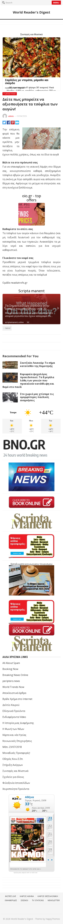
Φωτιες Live (10, 896)
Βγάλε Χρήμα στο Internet (17, 699)
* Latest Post (10, 94)
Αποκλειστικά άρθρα (14, 693)
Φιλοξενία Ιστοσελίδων (16, 783)
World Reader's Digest (31, 12)
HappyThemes (53, 918)
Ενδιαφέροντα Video (14, 717)
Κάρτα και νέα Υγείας (14, 735)
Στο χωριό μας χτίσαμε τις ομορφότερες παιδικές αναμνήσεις (37, 397)
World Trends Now (13, 687)
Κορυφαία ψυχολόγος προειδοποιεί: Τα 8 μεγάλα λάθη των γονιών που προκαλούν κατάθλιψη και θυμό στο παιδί (28, 380)
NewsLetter (54, 900)
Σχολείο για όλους (13, 777)
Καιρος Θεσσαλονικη (48, 896)
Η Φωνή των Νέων (13, 729)
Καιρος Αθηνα (27, 896)
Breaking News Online (15, 675)
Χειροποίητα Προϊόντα (15, 789)
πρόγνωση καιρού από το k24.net (25, 872)
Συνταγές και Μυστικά (15, 771)
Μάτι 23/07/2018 (12, 747)
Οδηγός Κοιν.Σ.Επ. (12, 759)
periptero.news (11, 681)
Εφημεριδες (11, 900)
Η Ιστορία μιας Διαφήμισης (18, 723)
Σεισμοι (24, 900)
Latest (7, 328)
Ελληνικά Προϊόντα (13, 711)
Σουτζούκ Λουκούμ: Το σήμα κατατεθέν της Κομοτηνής (37, 364)
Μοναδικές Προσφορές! (16, 753)
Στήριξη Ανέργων (12, 765)
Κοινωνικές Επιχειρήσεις (17, 741)
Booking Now (10, 669)
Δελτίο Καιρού (10, 705)
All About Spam (11, 663)
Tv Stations (38, 900)
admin (11, 116)
